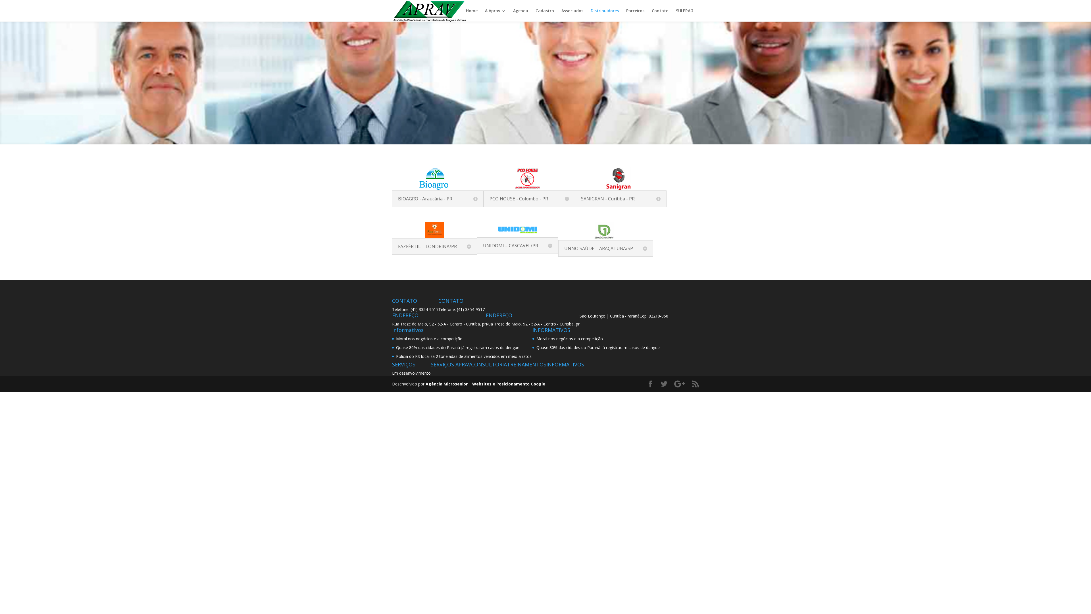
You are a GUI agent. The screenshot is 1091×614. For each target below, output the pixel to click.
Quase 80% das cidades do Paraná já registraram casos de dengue (457, 347)
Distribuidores (605, 11)
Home (472, 11)
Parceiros (635, 11)
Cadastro (545, 11)
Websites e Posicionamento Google (508, 384)
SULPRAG (684, 11)
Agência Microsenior (447, 384)
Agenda (520, 11)
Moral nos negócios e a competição (429, 338)
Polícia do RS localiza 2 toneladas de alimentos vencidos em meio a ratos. (464, 356)
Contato (660, 11)
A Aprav (492, 11)
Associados (572, 11)
